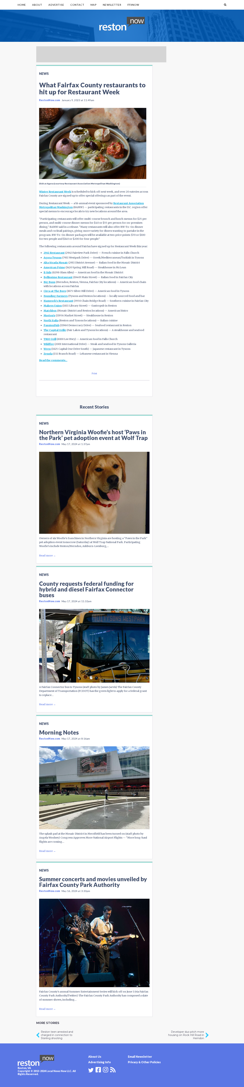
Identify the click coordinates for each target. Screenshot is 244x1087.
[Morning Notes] (94, 787)
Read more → (47, 555)
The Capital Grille (55, 330)
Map (94, 4)
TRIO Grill (50, 339)
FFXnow (133, 4)
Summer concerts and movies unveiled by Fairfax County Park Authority (93, 881)
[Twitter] (91, 1070)
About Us (94, 1056)
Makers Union (53, 305)
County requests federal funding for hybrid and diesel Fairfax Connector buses (86, 589)
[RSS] (113, 1069)
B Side (48, 272)
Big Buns (49, 282)
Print (94, 373)
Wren (47, 348)
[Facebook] (98, 1069)
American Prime (54, 267)
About (37, 4)
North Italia (51, 320)
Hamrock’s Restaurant (58, 300)
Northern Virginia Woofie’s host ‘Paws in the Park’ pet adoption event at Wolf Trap (93, 435)
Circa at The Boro (55, 291)
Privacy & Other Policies (144, 1062)
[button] (225, 5)
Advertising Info (99, 1062)
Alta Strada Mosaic (56, 262)
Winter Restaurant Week (55, 191)
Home (22, 4)
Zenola (48, 353)
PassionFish (51, 325)
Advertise (56, 4)
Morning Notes (59, 732)
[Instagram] (105, 1069)
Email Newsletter (140, 1056)
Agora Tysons (53, 257)
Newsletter (112, 4)
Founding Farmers (56, 296)
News (44, 74)
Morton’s (49, 315)
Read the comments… (53, 360)
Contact (77, 4)
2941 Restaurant (54, 252)
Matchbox (50, 310)
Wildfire (49, 344)
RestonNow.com (49, 100)
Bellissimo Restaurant (58, 277)
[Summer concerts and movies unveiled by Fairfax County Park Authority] (94, 943)
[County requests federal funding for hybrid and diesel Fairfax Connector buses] (94, 646)
